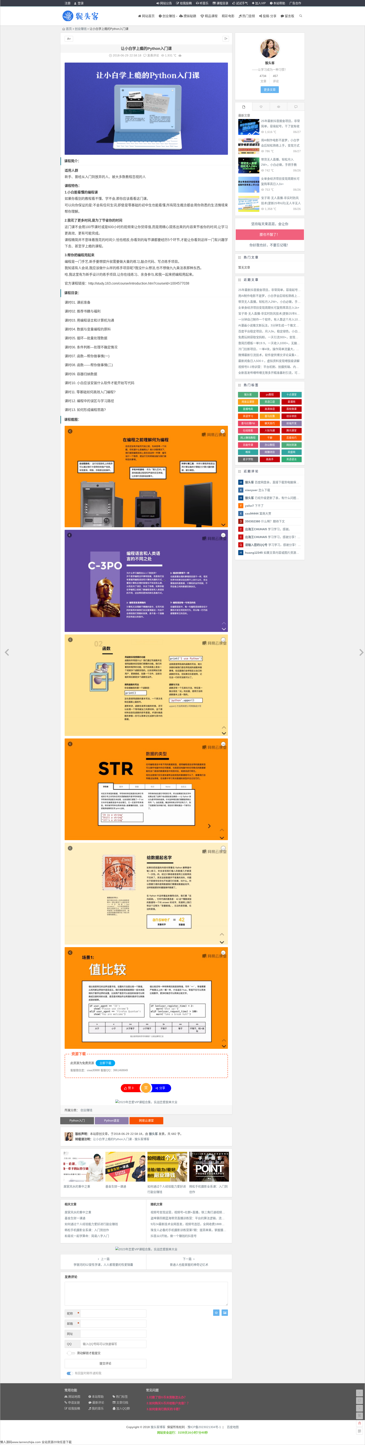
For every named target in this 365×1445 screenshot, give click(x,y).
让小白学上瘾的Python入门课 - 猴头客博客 (121, 1139)
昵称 (73, 1313)
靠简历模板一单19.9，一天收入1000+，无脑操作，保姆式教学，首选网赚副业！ (291, 343)
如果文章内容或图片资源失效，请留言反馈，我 (285, 552)
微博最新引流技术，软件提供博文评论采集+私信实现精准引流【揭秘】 (285, 355)
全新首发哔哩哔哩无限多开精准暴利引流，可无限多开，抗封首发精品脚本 (287, 372)
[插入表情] (216, 1312)
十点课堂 (291, 394)
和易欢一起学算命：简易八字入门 (87, 1236)
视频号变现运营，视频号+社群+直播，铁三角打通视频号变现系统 (194, 1212)
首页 (69, 28)
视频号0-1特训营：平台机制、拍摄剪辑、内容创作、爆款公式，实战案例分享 (289, 366)
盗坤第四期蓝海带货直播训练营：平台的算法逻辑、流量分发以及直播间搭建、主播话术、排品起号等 (217, 1218)
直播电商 (248, 409)
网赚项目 (270, 452)
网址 (70, 1333)
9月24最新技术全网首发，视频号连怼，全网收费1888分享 (189, 1224)
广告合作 (295, 3)
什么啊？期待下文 (265, 521)
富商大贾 (258, 513)
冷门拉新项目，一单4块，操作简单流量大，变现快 (271, 349)
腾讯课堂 (291, 430)
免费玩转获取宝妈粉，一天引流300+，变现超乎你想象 (274, 337)
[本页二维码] (359, 1431)
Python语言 (111, 1120)
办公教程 (270, 445)
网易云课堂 (146, 1120)
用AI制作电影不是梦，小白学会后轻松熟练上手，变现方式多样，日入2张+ (280, 145)
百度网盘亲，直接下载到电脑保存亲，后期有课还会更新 (287, 482)
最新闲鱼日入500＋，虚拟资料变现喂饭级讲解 (269, 361)
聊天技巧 (270, 423)
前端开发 (291, 423)
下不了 (254, 505)
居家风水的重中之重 (77, 1186)
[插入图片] (225, 1312)
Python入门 (77, 1120)
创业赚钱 (81, 28)
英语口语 (270, 401)
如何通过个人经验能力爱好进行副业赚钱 (91, 1224)
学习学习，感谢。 (268, 529)
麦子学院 (248, 459)
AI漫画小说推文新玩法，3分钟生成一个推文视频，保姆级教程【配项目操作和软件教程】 (296, 325)
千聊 (269, 437)
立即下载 (105, 1063)
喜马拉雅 (270, 416)
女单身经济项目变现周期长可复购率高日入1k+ (268, 307)
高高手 (270, 459)
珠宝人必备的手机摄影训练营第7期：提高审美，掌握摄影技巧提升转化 (197, 1230)
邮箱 (73, 1323)
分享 (162, 1088)
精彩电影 (228, 16)
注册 (68, 3)
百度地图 (233, 1427)
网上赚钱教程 (248, 437)
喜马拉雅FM (248, 423)
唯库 (248, 452)
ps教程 (270, 394)
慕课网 (291, 401)
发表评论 (152, 55)
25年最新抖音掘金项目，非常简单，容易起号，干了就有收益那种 (280, 126)
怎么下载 (257, 490)
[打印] (179, 55)
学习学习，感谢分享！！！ (274, 537)
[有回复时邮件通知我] (70, 1373)
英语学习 (248, 416)
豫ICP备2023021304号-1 (204, 1427)
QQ (69, 1344)
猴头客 (153, 1133)
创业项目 (291, 416)
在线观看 (248, 430)
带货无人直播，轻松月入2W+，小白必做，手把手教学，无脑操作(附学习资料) (279, 165)
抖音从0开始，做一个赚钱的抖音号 (174, 1236)
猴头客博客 (158, 1427)
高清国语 (270, 409)
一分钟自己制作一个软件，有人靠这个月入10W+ (270, 319)
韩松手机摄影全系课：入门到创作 (87, 1230)
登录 (81, 3)
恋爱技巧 (291, 437)
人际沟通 (270, 430)
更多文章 (270, 89)
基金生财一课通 (115, 1186)
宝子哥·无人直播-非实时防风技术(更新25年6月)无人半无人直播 (281, 203)
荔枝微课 (291, 409)
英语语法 (291, 459)
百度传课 (248, 445)
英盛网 (291, 452)
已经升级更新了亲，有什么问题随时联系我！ (279, 498)
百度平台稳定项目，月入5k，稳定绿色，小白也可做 (272, 331)
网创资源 (291, 445)
